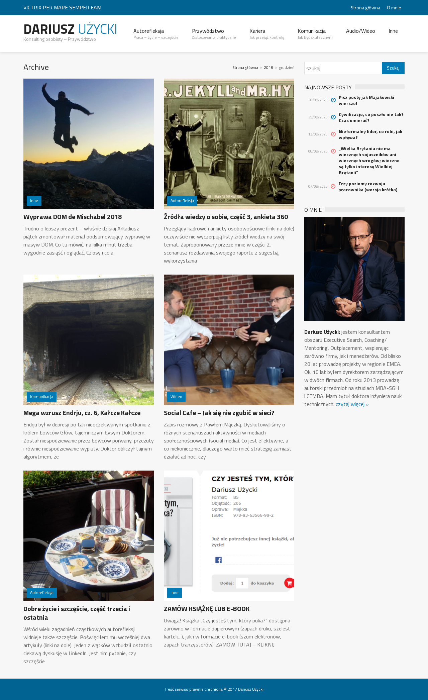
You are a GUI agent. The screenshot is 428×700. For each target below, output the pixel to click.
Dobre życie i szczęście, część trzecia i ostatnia (76, 612)
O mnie (394, 7)
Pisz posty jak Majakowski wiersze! (366, 100)
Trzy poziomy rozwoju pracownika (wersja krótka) (367, 187)
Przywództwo (214, 33)
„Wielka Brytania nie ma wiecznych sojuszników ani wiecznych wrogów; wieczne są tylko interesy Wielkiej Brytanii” (369, 160)
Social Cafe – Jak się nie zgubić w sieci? (219, 412)
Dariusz (70, 29)
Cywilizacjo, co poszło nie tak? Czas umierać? (371, 117)
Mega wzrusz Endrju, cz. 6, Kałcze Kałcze (81, 412)
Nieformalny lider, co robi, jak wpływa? (370, 134)
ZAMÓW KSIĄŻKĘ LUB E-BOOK (206, 608)
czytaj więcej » (352, 404)
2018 (268, 67)
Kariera (266, 33)
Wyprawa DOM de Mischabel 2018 (72, 216)
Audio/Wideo (360, 31)
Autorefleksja (156, 33)
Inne (393, 31)
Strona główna (365, 7)
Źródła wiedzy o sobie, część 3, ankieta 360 (226, 216)
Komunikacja (315, 33)
